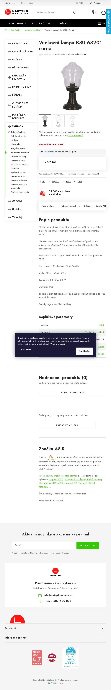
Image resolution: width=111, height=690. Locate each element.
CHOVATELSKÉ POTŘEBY (20, 105)
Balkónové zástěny (19, 136)
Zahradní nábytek (18, 132)
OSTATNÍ (17, 201)
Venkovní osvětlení (20, 152)
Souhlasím (84, 351)
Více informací (57, 343)
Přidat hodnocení (72, 392)
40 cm (101, 353)
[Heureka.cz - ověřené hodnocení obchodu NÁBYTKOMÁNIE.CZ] (70, 657)
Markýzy (14, 140)
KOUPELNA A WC (21, 87)
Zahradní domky (18, 160)
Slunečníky (15, 144)
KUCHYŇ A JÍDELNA (22, 51)
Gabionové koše (18, 176)
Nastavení (26, 349)
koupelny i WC (56, 479)
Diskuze (87, 206)
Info (23, 2)
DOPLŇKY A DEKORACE (19, 116)
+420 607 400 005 (94, 12)
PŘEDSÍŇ (17, 95)
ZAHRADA (17, 126)
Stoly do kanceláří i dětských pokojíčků (58, 483)
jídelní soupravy (94, 479)
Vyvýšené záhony (18, 172)
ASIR (97, 173)
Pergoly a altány (18, 148)
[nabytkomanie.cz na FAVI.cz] (52, 657)
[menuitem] (17, 23)
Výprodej (17, 217)
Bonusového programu (67, 151)
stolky (57, 475)
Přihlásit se (87, 545)
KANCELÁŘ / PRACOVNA (19, 77)
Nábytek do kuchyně (75, 479)
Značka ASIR (101, 206)
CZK (81, 2)
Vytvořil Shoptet (57, 683)
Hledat (75, 12)
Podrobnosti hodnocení (76, 54)
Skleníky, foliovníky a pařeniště (20, 166)
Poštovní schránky (18, 156)
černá (101, 346)
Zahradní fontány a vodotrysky (19, 186)
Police (42, 475)
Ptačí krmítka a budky (20, 192)
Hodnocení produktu (69, 206)
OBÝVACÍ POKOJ (21, 43)
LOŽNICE (17, 59)
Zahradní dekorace (19, 180)
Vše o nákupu (11, 2)
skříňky (49, 475)
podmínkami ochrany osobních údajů (53, 552)
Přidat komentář (67, 425)
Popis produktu (48, 206)
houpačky (43, 486)
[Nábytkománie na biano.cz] (37, 657)
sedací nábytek (69, 475)
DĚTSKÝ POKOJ (20, 67)
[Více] (103, 23)
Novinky (16, 209)
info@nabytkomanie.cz (58, 596)
